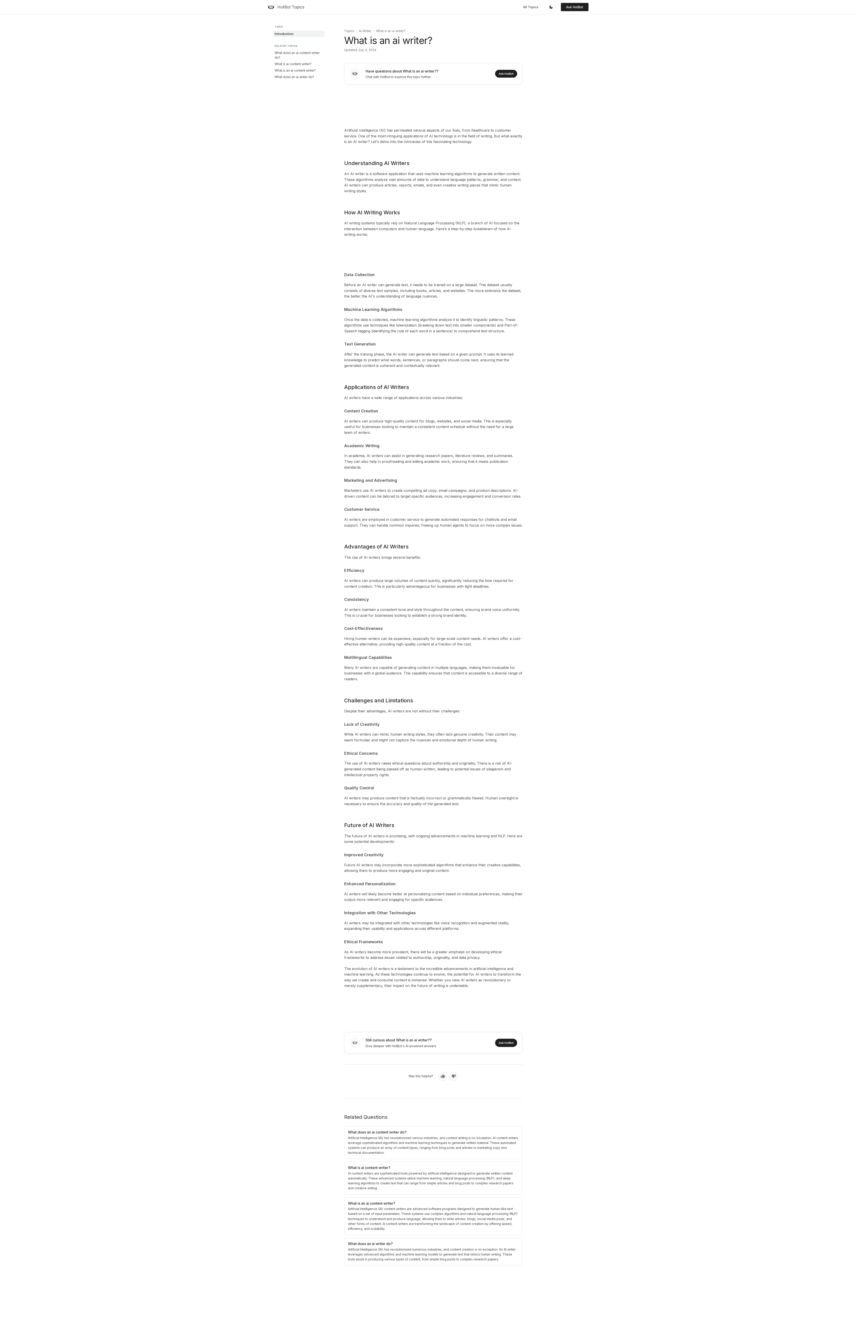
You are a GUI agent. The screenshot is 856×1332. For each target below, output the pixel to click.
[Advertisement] (433, 105)
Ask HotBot (574, 7)
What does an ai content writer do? (297, 55)
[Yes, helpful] (442, 1076)
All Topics (530, 7)
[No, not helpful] (453, 1076)
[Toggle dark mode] (551, 7)
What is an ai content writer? (295, 70)
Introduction (284, 34)
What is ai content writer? (293, 64)
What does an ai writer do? (294, 77)
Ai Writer (365, 31)
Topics (349, 31)
